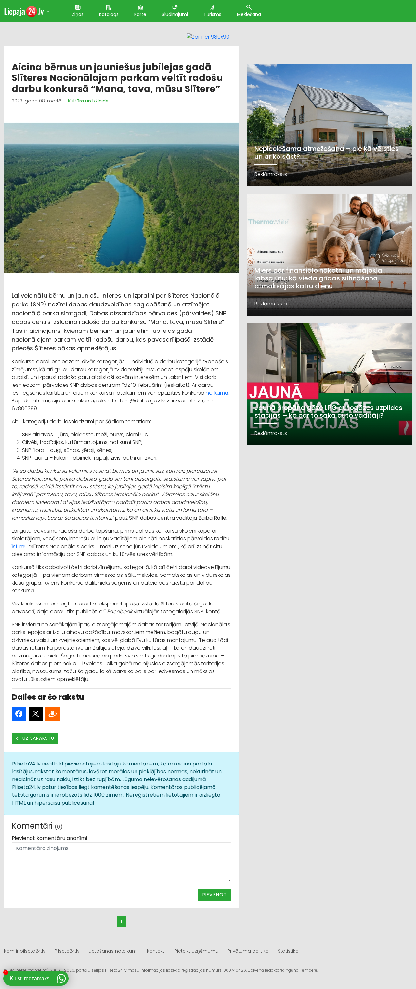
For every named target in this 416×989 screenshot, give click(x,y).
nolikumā (217, 393)
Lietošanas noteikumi (113, 951)
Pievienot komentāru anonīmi (49, 838)
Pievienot (214, 894)
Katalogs (109, 14)
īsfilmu (20, 546)
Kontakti (156, 951)
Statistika (288, 951)
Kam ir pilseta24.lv (25, 951)
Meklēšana (249, 14)
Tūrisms (212, 14)
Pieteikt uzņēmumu (196, 951)
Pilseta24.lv (67, 951)
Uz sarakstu (38, 738)
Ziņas (78, 14)
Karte (140, 14)
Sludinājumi (175, 14)
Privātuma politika (248, 951)
